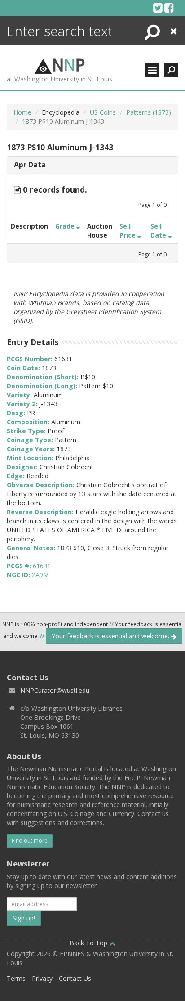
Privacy (42, 978)
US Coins (103, 112)
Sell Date (159, 230)
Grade (65, 226)
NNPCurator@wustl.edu (54, 690)
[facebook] (169, 7)
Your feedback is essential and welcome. (111, 636)
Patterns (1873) (148, 112)
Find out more (30, 840)
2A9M (40, 574)
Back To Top (89, 942)
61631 (42, 565)
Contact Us (75, 978)
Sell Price (128, 230)
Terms (16, 978)
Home (22, 112)
